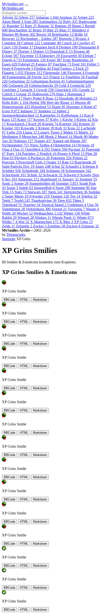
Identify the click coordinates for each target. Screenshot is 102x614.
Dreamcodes (16, 235)
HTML (24, 299)
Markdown (40, 299)
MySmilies (12, 4)
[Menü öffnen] (26, 5)
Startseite (8, 239)
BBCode (9, 299)
